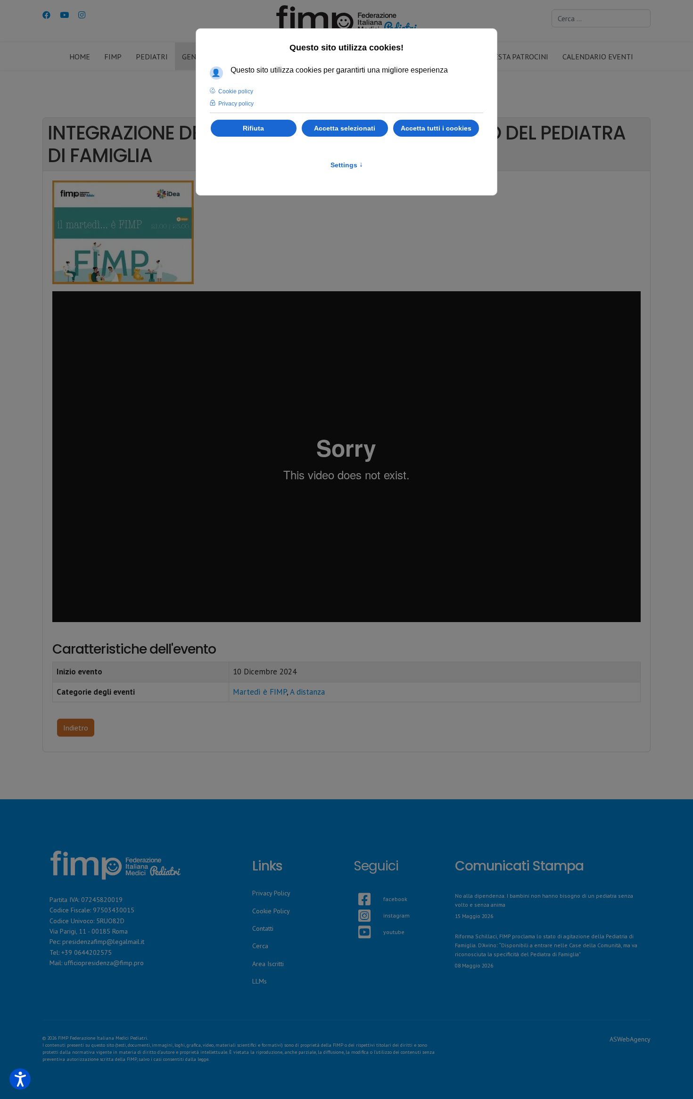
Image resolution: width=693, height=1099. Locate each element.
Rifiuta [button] (253, 128)
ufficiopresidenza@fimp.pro (104, 963)
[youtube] (358, 921)
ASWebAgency (630, 1039)
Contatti (262, 928)
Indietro (75, 727)
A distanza (307, 692)
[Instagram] (81, 15)
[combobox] (601, 18)
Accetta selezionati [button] (344, 128)
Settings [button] (346, 165)
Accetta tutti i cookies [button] (436, 128)
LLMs (259, 981)
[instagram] (358, 904)
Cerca (260, 946)
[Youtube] (64, 15)
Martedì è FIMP (260, 692)
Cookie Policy (271, 911)
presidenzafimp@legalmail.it (103, 941)
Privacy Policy (271, 893)
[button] (20, 1079)
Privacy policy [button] (236, 103)
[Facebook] (46, 15)
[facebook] (358, 888)
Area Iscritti (268, 964)
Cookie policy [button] (235, 91)
